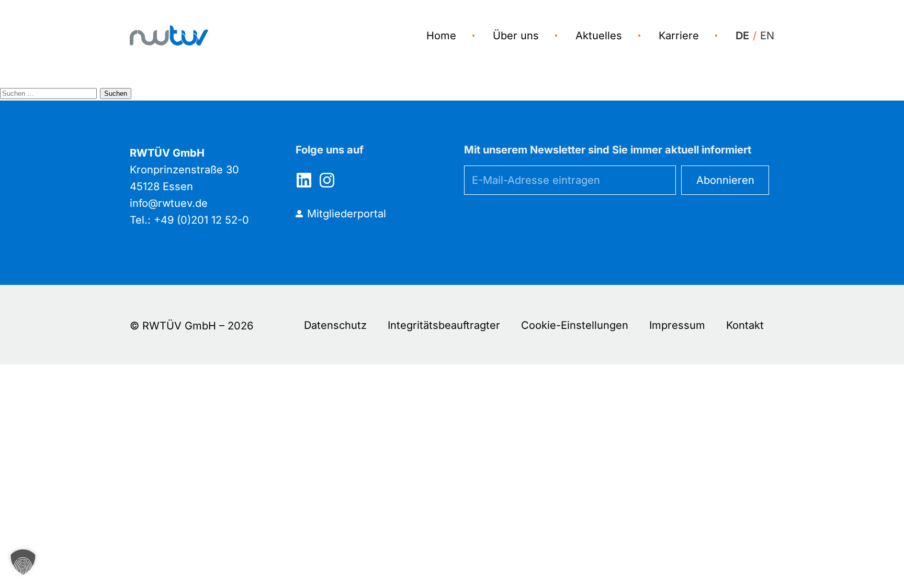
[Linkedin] (304, 180)
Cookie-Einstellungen (574, 325)
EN (767, 35)
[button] (23, 562)
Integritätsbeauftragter (444, 325)
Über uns (516, 35)
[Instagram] (327, 180)
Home (441, 35)
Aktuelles (598, 35)
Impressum (677, 325)
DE (742, 35)
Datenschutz (335, 325)
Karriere (679, 35)
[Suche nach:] (50, 92)
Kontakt (745, 325)
